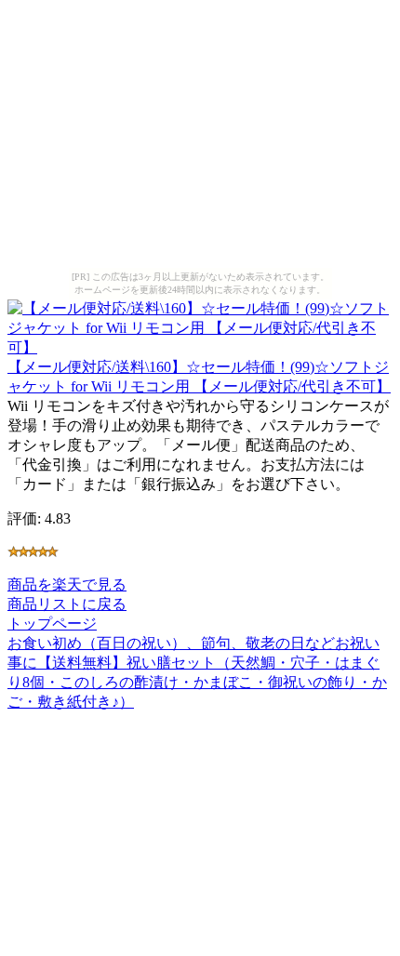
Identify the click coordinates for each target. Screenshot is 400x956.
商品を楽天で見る (67, 584)
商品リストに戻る (67, 604)
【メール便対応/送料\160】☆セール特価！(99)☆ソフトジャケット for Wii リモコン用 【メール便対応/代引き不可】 (199, 376)
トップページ (52, 623)
